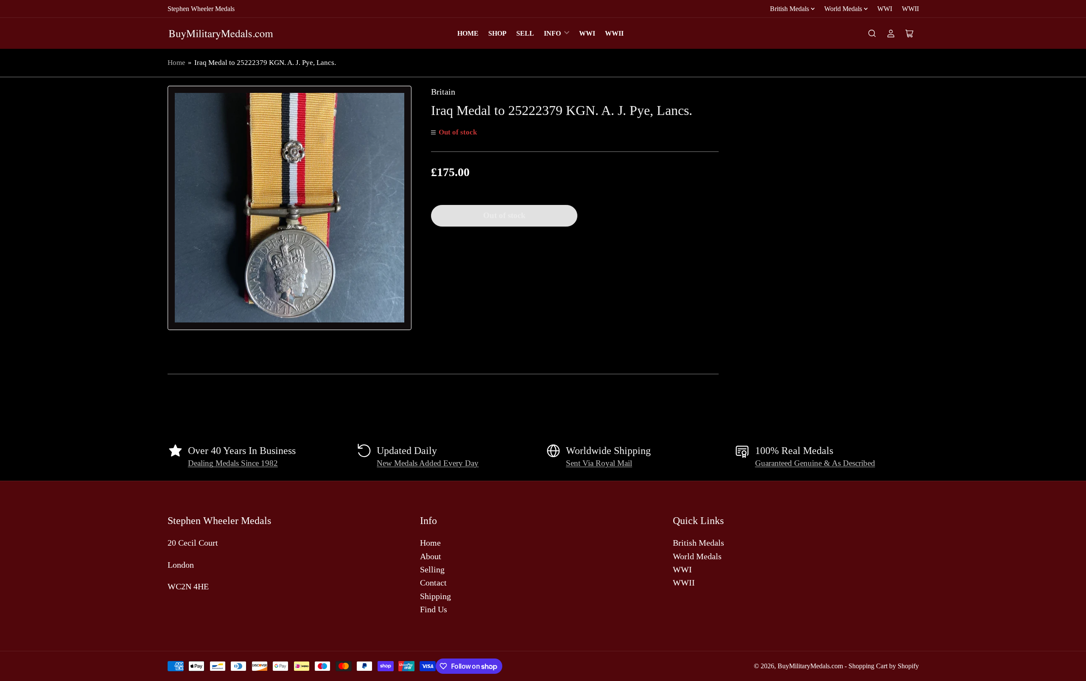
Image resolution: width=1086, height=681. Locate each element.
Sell (525, 33)
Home (468, 33)
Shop (497, 33)
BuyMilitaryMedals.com (810, 666)
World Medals (843, 8)
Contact (433, 582)
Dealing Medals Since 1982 (233, 463)
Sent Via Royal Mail (599, 463)
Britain (443, 91)
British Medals (789, 8)
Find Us (433, 609)
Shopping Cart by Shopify (883, 666)
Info (552, 33)
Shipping (435, 596)
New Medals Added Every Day (428, 463)
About (430, 556)
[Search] (872, 33)
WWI (884, 8)
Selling (432, 569)
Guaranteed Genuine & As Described (815, 463)
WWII (910, 8)
